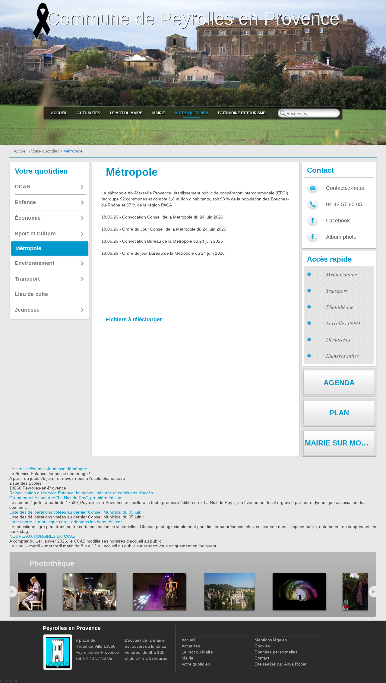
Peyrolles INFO (343, 323)
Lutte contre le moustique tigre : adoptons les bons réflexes (65, 521)
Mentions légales (271, 639)
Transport (336, 290)
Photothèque (339, 306)
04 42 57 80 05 (344, 204)
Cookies (262, 646)
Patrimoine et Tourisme (241, 113)
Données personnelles (276, 652)
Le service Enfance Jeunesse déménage (48, 468)
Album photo (341, 237)
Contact (262, 658)
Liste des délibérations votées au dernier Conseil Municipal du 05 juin (75, 512)
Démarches (338, 339)
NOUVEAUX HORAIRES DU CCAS (42, 536)
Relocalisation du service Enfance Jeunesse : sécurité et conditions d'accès (81, 492)
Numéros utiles (342, 355)
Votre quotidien (191, 113)
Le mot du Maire (126, 113)
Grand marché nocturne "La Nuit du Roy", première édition (65, 497)
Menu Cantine (341, 274)
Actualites (88, 113)
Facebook (338, 221)
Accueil (59, 113)
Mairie (158, 113)
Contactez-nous (345, 188)
